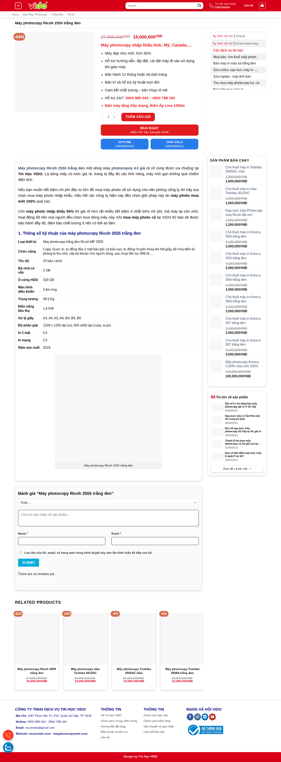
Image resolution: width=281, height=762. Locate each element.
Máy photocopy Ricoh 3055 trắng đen (36, 670)
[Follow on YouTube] (212, 716)
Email (116, 533)
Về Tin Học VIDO (111, 715)
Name (23, 533)
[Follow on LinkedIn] (205, 716)
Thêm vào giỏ (138, 117)
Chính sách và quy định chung (119, 720)
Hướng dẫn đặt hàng (113, 726)
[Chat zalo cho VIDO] (8, 747)
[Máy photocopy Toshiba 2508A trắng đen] (182, 639)
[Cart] (262, 5)
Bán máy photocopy (35, 14)
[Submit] (199, 5)
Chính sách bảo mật (156, 715)
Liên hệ (105, 737)
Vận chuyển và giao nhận (159, 726)
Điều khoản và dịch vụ (114, 731)
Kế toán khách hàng (247, 43)
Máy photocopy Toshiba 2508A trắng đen (182, 670)
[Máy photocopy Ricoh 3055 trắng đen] (37, 639)
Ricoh (71, 14)
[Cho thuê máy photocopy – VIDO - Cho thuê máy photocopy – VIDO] (38, 5)
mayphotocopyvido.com (70, 733)
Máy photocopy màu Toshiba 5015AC (85, 670)
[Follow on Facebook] (190, 716)
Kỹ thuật (240, 36)
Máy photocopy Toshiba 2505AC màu (134, 670)
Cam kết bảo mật (154, 731)
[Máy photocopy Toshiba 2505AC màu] (134, 639)
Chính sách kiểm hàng (157, 720)
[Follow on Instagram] (197, 716)
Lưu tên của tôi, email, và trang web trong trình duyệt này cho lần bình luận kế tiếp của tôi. (88, 552)
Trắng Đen (57, 14)
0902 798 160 (225, 36)
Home (15, 14)
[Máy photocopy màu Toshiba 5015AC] (85, 639)
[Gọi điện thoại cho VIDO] (8, 735)
